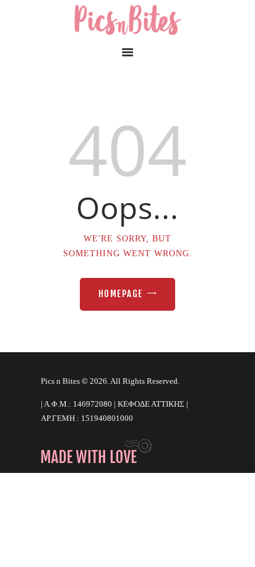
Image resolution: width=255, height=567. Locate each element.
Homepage (120, 294)
